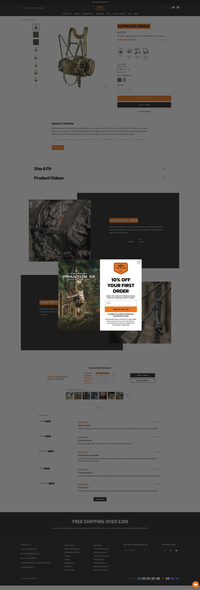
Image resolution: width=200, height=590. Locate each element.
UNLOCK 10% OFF (121, 309)
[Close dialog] (139, 262)
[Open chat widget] (195, 584)
